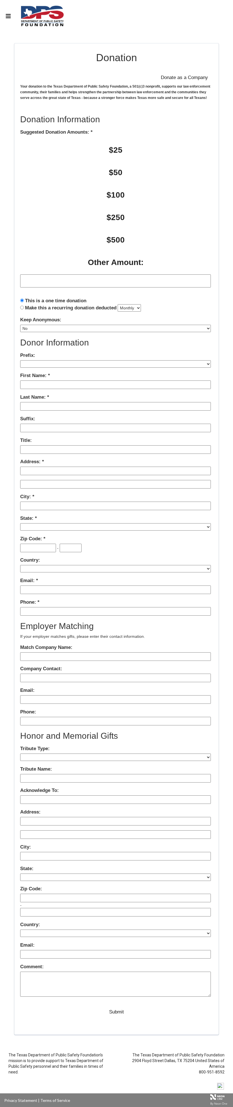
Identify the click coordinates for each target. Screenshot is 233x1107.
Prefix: (27, 355)
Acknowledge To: (39, 790)
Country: (30, 560)
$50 (115, 172)
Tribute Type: (35, 748)
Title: (26, 440)
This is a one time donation (55, 300)
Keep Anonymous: (40, 319)
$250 (116, 217)
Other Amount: (115, 262)
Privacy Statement (20, 1100)
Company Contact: (41, 668)
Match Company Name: (46, 647)
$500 (116, 239)
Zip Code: (31, 538)
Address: (31, 461)
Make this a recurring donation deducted (70, 308)
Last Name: (33, 397)
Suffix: (27, 418)
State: (27, 518)
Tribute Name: (36, 769)
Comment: (32, 966)
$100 (116, 195)
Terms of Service (55, 1100)
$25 (115, 150)
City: (26, 496)
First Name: (34, 375)
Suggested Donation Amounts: (55, 132)
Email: (28, 580)
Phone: (29, 602)
